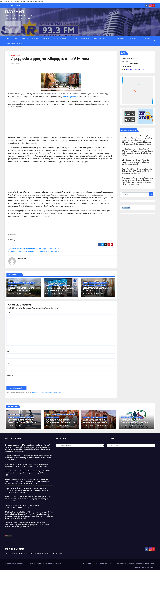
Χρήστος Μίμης (26, 293)
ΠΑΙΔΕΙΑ (54, 414)
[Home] (8, 38)
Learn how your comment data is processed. (46, 393)
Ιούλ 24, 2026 (88, 293)
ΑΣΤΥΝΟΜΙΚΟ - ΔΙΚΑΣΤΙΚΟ (14, 414)
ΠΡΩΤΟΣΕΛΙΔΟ (30, 282)
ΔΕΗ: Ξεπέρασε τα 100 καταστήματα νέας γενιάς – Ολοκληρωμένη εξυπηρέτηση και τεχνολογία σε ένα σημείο (135, 162)
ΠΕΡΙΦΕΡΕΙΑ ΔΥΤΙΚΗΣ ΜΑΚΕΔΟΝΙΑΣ (17, 282)
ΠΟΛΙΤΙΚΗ (46, 39)
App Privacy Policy (93, 563)
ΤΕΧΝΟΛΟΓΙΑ (103, 417)
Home (15, 39)
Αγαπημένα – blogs (14, 43)
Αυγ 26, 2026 (13, 425)
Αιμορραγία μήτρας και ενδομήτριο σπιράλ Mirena (50, 58)
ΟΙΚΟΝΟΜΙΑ (86, 417)
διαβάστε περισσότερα (70, 97)
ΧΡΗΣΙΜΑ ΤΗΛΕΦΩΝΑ (147, 567)
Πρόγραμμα (145, 39)
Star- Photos (99, 39)
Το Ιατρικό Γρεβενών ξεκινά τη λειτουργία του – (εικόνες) (59, 289)
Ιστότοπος (9, 375)
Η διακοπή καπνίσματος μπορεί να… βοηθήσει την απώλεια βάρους (34, 251)
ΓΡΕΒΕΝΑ (85, 282)
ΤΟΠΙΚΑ (24, 39)
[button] (154, 41)
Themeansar (58, 563)
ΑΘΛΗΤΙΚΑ (35, 39)
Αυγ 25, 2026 (89, 425)
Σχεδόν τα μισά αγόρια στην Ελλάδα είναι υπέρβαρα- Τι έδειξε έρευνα (33, 248)
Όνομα (9, 351)
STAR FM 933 (14, 12)
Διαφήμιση (121, 39)
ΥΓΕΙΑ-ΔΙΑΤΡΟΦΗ (60, 39)
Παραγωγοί (133, 39)
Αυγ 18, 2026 (51, 293)
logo (111, 39)
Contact (85, 39)
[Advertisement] (60, 121)
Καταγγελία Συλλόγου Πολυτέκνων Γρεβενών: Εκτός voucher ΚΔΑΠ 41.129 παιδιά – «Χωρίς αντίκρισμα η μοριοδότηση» (137, 171)
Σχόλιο (9, 312)
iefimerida (12, 235)
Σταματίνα (23, 258)
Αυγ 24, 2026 (14, 293)
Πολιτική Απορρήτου (148, 563)
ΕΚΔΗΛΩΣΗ (73, 39)
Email (8, 363)
